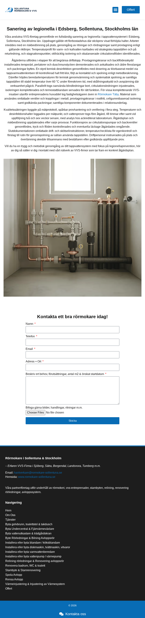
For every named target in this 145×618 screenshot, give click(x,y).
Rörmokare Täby (108, 94)
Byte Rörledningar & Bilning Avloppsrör (29, 538)
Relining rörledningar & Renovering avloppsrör (34, 560)
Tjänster (10, 519)
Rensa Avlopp (14, 579)
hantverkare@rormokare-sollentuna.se (38, 472)
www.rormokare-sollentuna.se (36, 476)
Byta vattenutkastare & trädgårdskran (28, 533)
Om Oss (10, 515)
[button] (115, 10)
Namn (30, 323)
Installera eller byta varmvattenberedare (30, 551)
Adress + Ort (34, 361)
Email (30, 349)
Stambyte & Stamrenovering (22, 570)
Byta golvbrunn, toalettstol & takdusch (28, 524)
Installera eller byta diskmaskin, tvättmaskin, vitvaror (37, 547)
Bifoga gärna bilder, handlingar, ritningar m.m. (54, 407)
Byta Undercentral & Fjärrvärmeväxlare (29, 528)
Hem (8, 510)
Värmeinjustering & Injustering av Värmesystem (35, 583)
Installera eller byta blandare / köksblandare (32, 542)
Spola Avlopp (13, 574)
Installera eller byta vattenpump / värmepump (33, 556)
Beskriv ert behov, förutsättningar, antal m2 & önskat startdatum (65, 374)
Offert (8, 588)
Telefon (31, 336)
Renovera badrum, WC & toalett (25, 565)
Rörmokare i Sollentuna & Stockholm (33, 458)
